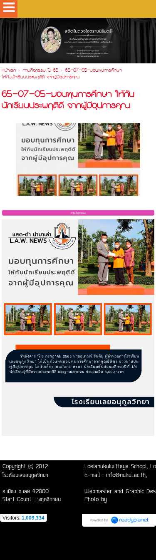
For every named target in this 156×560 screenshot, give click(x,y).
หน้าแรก (9, 71)
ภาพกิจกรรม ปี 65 (40, 71)
